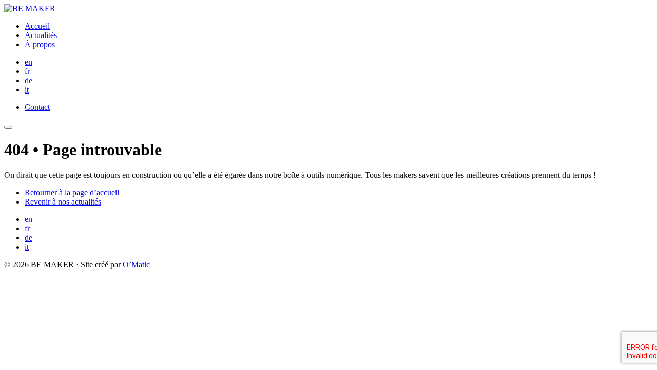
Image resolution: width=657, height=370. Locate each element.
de (28, 80)
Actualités (41, 35)
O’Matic (136, 264)
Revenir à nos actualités (63, 201)
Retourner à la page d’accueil (72, 192)
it (27, 89)
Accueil (37, 26)
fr (27, 71)
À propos (40, 44)
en (28, 62)
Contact (37, 107)
